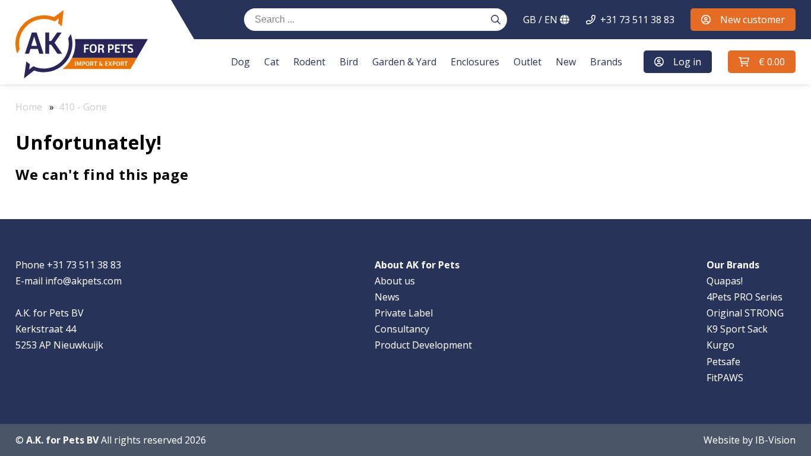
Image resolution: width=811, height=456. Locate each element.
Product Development (423, 345)
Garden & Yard (404, 61)
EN (541, 19)
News (387, 296)
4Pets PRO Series (745, 296)
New (566, 61)
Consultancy (402, 328)
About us (395, 280)
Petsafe (723, 361)
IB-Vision (775, 439)
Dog (240, 61)
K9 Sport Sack (737, 328)
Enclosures (475, 61)
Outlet (527, 61)
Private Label (404, 312)
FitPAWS (725, 377)
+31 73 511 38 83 (637, 19)
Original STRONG (745, 312)
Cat (271, 61)
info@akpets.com (83, 280)
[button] (762, 61)
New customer (752, 19)
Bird (349, 61)
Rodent (309, 61)
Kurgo (720, 345)
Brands (606, 61)
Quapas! (725, 280)
